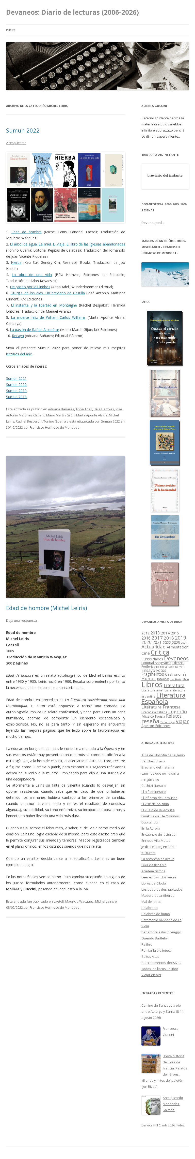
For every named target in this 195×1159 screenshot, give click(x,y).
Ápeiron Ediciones (156, 725)
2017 (157, 637)
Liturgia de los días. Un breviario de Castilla (47, 293)
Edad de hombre (26, 231)
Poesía (160, 716)
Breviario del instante (157, 767)
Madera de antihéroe (157, 895)
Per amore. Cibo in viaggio (161, 932)
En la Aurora (150, 828)
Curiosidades (152, 659)
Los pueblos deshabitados (162, 889)
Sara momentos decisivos (161, 962)
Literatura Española (163, 698)
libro (186, 679)
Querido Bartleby (154, 938)
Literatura (174, 685)
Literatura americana (156, 690)
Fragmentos (152, 674)
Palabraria (149, 907)
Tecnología (167, 722)
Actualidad (153, 646)
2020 (146, 642)
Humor (148, 679)
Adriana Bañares (61, 409)
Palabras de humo (155, 913)
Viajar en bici (151, 975)
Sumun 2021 (16, 378)
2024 (184, 643)
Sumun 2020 (16, 384)
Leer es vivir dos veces (158, 877)
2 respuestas (16, 142)
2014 (165, 632)
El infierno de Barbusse (159, 797)
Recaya (18, 335)
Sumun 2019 (16, 390)
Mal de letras (151, 901)
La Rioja (176, 679)
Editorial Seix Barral (169, 667)
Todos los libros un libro (159, 968)
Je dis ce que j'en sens (158, 846)
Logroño (177, 711)
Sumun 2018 (16, 396)
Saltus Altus (150, 956)
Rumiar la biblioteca (156, 950)
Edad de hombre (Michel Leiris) (46, 608)
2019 (180, 637)
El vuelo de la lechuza (158, 810)
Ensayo (148, 670)
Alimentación (177, 647)
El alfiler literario (153, 791)
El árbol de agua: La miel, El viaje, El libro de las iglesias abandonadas (67, 244)
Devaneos (176, 658)
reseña (150, 721)
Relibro (146, 944)
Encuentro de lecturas (158, 834)
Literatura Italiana (154, 712)
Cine (145, 653)
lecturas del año (19, 354)
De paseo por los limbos (30, 286)
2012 (145, 633)
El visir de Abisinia (155, 804)
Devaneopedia (153, 222)
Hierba (16, 262)
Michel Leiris (104, 901)
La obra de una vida (32, 274)
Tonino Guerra (54, 421)
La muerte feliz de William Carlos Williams (48, 317)
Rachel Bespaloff (29, 421)
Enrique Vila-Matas (155, 840)
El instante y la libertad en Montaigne (44, 305)
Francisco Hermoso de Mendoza (54, 427)
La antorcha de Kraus (157, 859)
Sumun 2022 (23, 130)
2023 (176, 642)
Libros (152, 684)
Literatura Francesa (161, 707)
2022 (167, 642)
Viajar (182, 721)
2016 (146, 638)
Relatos (174, 716)
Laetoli (59, 901)
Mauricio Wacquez (79, 901)
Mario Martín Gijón (60, 415)
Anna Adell (84, 409)
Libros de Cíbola (153, 883)
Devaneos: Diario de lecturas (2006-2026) (72, 12)
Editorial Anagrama (156, 662)
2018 (169, 638)
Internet (163, 679)
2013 (155, 633)
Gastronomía (176, 674)
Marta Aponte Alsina (91, 415)
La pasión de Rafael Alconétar (34, 329)
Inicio (10, 30)
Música (147, 716)
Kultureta (148, 852)
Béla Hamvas (104, 409)
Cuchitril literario (153, 785)
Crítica (160, 652)
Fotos (161, 670)
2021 (157, 642)
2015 (175, 633)
